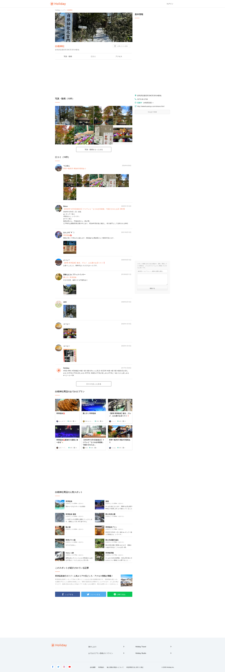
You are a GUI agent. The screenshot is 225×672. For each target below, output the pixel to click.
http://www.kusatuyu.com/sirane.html (150, 106)
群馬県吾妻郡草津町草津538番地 (149, 95)
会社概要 (93, 667)
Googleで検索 (152, 112)
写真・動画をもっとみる (94, 149)
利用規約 (101, 667)
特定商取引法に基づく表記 (134, 667)
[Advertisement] (93, 78)
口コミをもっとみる (93, 384)
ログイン (170, 4)
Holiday (58, 4)
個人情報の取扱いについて (115, 667)
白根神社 (59, 46)
